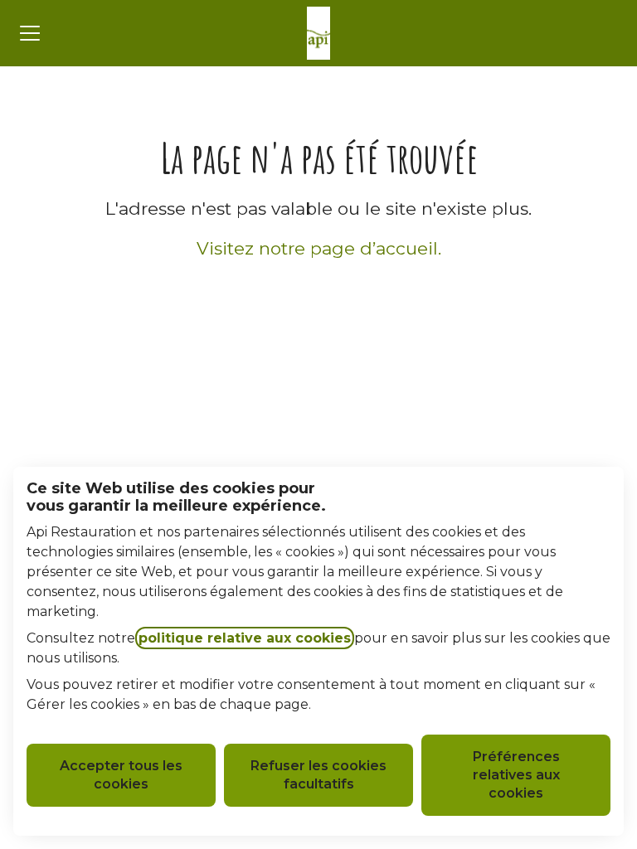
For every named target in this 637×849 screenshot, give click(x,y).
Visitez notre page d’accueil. (319, 248)
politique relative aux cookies (245, 638)
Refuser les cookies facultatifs (318, 775)
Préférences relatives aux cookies (516, 775)
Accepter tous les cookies (121, 775)
